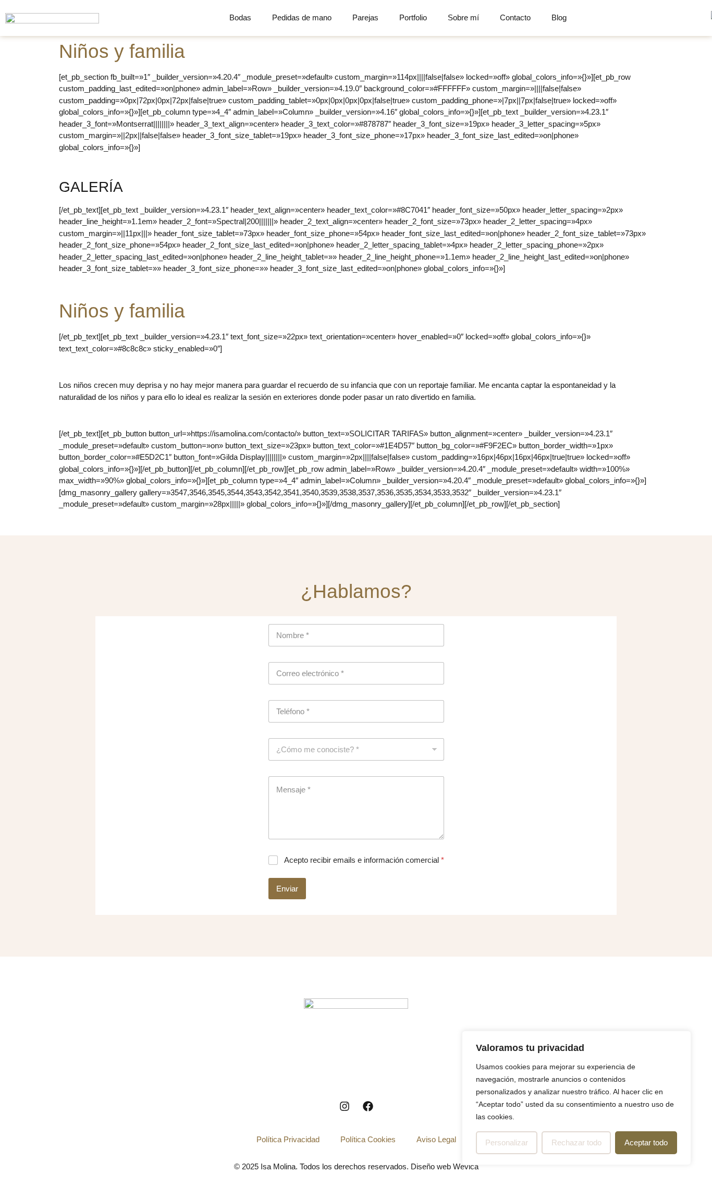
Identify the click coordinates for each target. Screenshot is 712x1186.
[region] (576, 1098)
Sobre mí (463, 17)
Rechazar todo (576, 1142)
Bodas (240, 17)
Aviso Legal (436, 1139)
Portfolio (413, 17)
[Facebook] (368, 1106)
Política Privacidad (288, 1139)
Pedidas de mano (302, 17)
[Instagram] (344, 1106)
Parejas (365, 17)
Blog (559, 17)
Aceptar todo (646, 1142)
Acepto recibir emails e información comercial (364, 859)
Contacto (515, 17)
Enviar (287, 888)
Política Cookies (368, 1139)
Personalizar (506, 1142)
